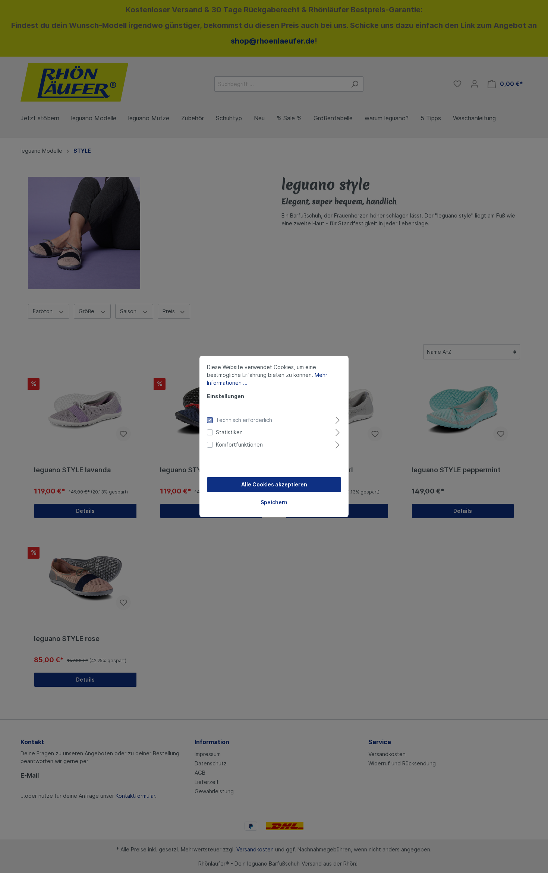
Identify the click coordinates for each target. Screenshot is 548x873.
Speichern (274, 502)
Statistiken (229, 432)
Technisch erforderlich (244, 420)
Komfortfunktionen (239, 444)
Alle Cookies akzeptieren (274, 484)
